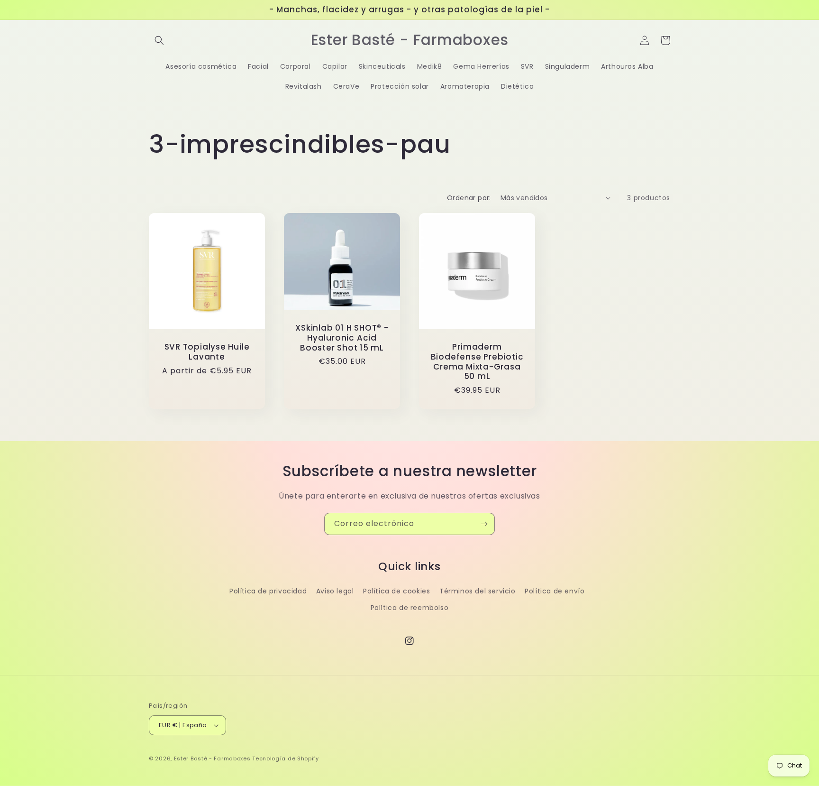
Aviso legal (335, 591)
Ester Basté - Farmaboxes (212, 758)
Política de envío (554, 591)
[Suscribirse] (483, 524)
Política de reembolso (410, 607)
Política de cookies (396, 591)
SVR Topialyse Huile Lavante (207, 352)
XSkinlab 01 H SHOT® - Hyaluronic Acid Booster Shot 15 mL (341, 337)
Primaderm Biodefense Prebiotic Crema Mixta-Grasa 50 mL (477, 361)
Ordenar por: (469, 198)
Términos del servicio (477, 591)
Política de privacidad (268, 591)
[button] (159, 40)
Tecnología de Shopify (285, 758)
